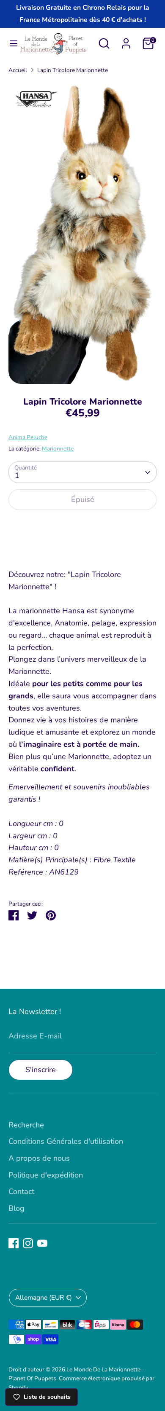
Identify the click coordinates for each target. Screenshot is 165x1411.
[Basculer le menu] (10, 43)
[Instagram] (28, 1243)
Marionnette (58, 449)
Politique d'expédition (45, 1175)
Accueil (17, 70)
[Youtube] (42, 1243)
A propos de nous (39, 1158)
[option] (82, 232)
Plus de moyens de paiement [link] (82, 547)
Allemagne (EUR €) (43, 1297)
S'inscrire (40, 1070)
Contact (21, 1191)
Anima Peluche (27, 437)
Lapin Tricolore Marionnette (72, 70)
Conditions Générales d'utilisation (65, 1141)
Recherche (26, 1125)
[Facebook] (13, 1243)
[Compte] (126, 41)
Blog (16, 1208)
